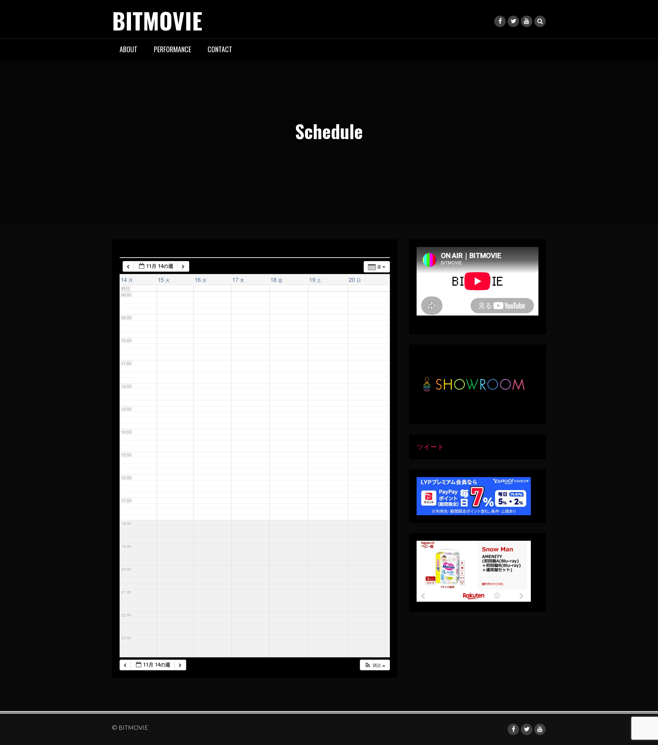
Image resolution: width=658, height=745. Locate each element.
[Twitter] (513, 21)
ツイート (430, 446)
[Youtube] (526, 21)
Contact (220, 49)
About (128, 49)
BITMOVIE (157, 20)
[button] (374, 665)
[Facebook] (500, 21)
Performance (172, 49)
